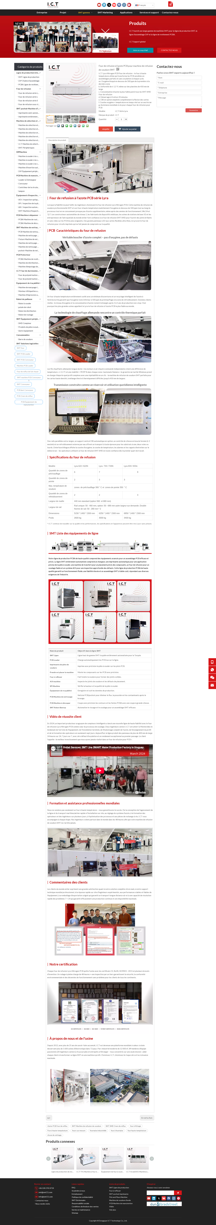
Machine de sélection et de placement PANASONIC (30, 136)
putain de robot (24, 307)
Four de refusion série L (28, 97)
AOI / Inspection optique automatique (30, 199)
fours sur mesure (78, 1130)
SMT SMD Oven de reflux (116, 1126)
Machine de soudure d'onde (120, 1200)
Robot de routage (25, 315)
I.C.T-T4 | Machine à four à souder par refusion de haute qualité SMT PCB (63, 1172)
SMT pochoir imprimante (118, 1194)
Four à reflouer (115, 1191)
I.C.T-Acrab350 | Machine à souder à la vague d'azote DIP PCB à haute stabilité (112, 1172)
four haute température (137, 1130)
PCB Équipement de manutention (29, 402)
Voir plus (112, 1210)
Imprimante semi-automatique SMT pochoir (30, 113)
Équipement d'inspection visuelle (29, 195)
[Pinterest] (129, 5)
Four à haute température (58, 1130)
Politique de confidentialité (82, 1197)
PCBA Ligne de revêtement (29, 84)
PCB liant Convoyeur (25, 390)
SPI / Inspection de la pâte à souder (30, 203)
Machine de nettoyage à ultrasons (30, 235)
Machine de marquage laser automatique (30, 287)
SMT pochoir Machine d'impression (29, 108)
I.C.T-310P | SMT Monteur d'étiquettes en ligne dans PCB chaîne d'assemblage (137, 1172)
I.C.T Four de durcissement (28, 271)
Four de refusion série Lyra (29, 93)
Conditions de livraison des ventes (85, 1206)
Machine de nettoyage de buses (30, 243)
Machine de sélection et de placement (29, 121)
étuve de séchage (55, 1135)
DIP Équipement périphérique (30, 171)
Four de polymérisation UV (29, 279)
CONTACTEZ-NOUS (169, 50)
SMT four (20, 348)
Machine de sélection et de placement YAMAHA (30, 133)
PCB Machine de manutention (29, 175)
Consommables (23, 335)
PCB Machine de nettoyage (29, 232)
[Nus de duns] (164, 1204)
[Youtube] (99, 5)
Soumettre (193, 110)
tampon (21, 191)
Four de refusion (23, 89)
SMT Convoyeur (23, 384)
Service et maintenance (81, 1210)
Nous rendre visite (43, 1204)
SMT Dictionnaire (78, 1200)
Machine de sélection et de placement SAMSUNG (30, 125)
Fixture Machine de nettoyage (30, 239)
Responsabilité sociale (80, 1203)
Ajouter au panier (129, 129)
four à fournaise (117, 1130)
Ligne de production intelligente (29, 73)
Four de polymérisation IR (29, 275)
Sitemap (75, 1213)
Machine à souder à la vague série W (30, 160)
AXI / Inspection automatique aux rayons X (30, 207)
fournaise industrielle (98, 1130)
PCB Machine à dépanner (27, 215)
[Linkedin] (104, 5)
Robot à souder (24, 303)
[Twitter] (109, 5)
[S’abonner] (178, 1193)
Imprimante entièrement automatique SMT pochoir (30, 116)
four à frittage (135, 1126)
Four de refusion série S (28, 100)
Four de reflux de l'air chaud (27, 371)
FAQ (73, 1188)
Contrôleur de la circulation (29, 187)
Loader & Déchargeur (27, 180)
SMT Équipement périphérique (29, 319)
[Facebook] (119, 5)
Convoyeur (23, 183)
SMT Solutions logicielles (27, 343)
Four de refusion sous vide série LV (30, 104)
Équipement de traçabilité (27, 283)
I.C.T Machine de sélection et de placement (30, 144)
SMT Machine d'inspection (29, 211)
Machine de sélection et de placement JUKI (30, 129)
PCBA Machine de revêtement (30, 259)
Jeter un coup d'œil (140, 50)
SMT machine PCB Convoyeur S (29, 378)
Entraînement (77, 1194)
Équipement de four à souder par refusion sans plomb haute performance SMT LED (87, 1172)
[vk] (114, 5)
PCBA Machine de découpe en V (30, 223)
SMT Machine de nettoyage (28, 227)
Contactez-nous (42, 1200)
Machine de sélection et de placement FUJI (30, 140)
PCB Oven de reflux (24, 396)
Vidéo (111, 1206)
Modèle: (102, 111)
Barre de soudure (25, 339)
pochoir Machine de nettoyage (30, 250)
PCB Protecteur (23, 255)
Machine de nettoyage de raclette (30, 247)
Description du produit (57, 140)
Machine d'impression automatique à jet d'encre (30, 295)
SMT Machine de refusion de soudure (86, 1126)
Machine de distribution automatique (30, 263)
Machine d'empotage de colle (30, 266)
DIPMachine (21, 152)
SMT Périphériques (26, 148)
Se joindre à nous (78, 1191)
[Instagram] (124, 5)
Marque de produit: (106, 115)
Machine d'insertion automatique (30, 167)
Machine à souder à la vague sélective (30, 164)
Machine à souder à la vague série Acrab (30, 156)
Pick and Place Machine (118, 1197)
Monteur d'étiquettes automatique (30, 291)
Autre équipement (25, 331)
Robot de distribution (27, 311)
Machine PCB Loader (25, 366)
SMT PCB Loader (23, 354)
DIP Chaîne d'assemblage (28, 81)
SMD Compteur (24, 323)
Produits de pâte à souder (29, 327)
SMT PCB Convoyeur (25, 360)
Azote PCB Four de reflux (57, 1126)
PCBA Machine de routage (29, 219)
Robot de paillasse (24, 299)
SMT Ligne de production (28, 77)
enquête (105, 129)
